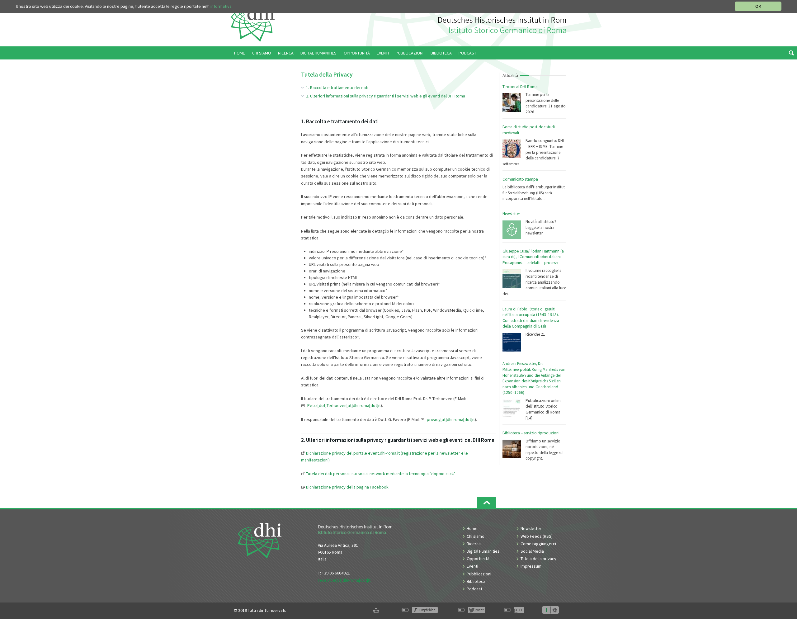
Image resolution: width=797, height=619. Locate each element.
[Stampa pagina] (376, 610)
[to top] (486, 502)
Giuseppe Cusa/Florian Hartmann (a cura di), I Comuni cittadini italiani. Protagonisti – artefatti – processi (533, 256)
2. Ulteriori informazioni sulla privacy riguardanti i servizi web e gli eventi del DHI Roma (385, 96)
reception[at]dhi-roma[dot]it (344, 580)
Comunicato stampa (520, 179)
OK (758, 6)
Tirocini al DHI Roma (520, 86)
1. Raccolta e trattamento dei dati (337, 87)
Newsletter (511, 213)
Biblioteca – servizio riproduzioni (530, 433)
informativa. (221, 6)
